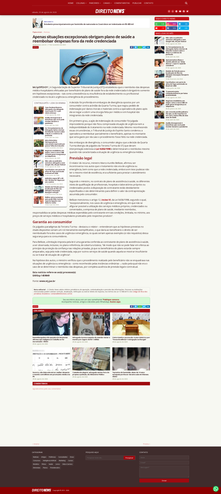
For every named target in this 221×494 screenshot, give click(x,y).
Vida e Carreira (67, 464)
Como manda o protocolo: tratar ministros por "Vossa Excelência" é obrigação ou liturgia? (131, 338)
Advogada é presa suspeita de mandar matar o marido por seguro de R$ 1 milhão (91, 338)
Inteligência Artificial (49, 461)
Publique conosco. (111, 299)
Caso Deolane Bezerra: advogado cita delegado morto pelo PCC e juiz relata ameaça (54, 110)
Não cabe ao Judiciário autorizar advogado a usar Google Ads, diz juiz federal (55, 163)
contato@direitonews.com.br (61, 294)
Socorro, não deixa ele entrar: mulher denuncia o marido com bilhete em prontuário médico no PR (51, 374)
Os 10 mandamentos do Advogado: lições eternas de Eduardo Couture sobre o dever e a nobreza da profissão (55, 131)
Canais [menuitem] (106, 3)
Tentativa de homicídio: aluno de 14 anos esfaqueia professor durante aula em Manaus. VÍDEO (130, 374)
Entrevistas (36, 468)
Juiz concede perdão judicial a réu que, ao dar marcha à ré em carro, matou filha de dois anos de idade (177, 114)
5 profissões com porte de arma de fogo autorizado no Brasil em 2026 (55, 171)
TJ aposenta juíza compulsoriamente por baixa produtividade (177, 93)
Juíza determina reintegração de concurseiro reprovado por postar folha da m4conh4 (55, 143)
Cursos (70, 461)
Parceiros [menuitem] (94, 3)
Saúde (51, 464)
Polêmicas (52, 457)
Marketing (62, 461)
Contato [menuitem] (148, 3)
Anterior (36, 444)
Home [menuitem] (70, 3)
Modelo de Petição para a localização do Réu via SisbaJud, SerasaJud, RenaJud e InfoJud (54, 189)
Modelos (36, 464)
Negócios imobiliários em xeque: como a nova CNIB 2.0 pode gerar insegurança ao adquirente (55, 153)
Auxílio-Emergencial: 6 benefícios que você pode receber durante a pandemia (54, 120)
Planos (45, 468)
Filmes (44, 464)
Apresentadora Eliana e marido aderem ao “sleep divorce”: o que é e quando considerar (176, 62)
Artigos (43, 457)
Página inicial (37, 32)
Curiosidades (62, 457)
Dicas (72, 457)
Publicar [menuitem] (136, 3)
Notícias (47, 32)
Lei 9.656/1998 (103, 148)
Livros (58, 464)
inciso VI (106, 199)
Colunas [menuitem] (80, 3)
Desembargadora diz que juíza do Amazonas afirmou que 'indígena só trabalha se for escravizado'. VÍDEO (50, 339)
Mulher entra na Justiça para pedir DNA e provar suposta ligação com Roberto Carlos (54, 200)
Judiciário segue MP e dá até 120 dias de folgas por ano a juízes (55, 180)
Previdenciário (55, 468)
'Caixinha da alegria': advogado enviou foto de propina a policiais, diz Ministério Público (90, 373)
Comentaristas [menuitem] (122, 3)
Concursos (36, 461)
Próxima (146, 444)
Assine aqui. (115, 302)
